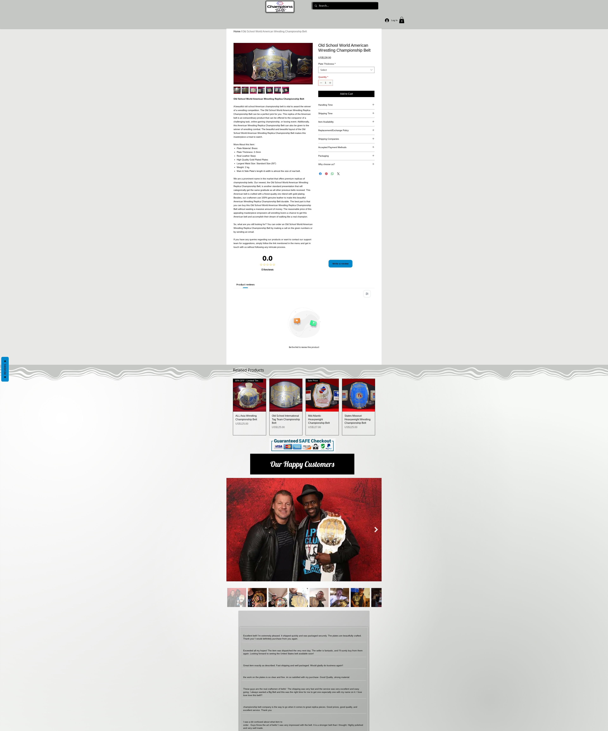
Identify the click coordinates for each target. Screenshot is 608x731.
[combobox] (346, 70)
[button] (401, 20)
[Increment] (330, 83)
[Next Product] (380, 407)
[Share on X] (338, 174)
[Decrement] (321, 83)
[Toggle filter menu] (367, 293)
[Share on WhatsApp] (332, 174)
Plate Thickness (327, 64)
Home (237, 31)
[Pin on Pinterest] (326, 174)
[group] (304, 406)
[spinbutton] (325, 83)
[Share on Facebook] (320, 174)
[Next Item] (376, 529)
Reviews (5, 369)
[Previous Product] (228, 407)
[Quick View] (285, 395)
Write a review (340, 263)
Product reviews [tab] (245, 284)
